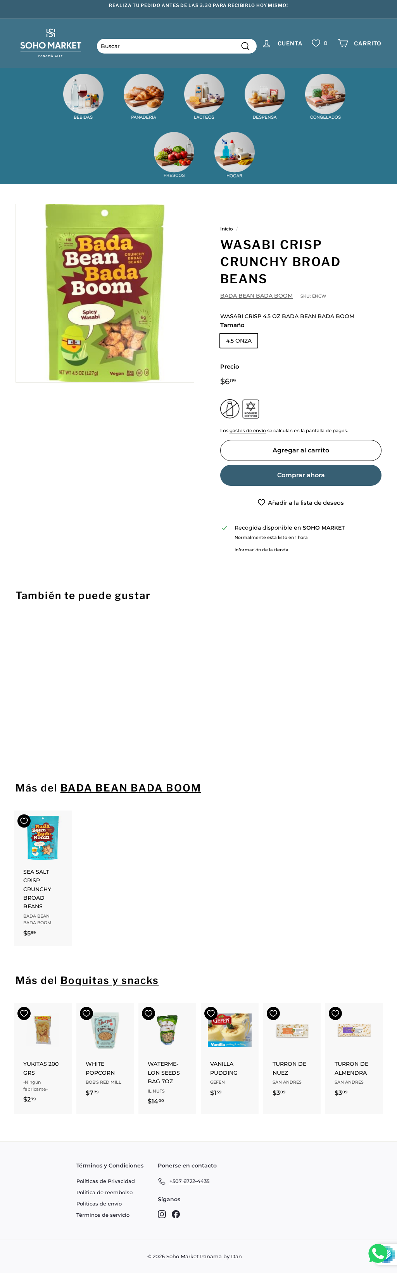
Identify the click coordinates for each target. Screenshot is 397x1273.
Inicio (226, 229)
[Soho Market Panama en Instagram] (162, 1214)
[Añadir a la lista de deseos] (24, 629)
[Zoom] (105, 293)
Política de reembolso (104, 1192)
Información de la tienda (261, 549)
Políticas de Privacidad (105, 1181)
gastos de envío (248, 430)
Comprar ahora (301, 475)
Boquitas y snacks (109, 980)
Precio (229, 366)
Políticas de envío (99, 1203)
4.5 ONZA (239, 340)
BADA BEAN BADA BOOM (256, 295)
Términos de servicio (102, 1215)
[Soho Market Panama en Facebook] (176, 1214)
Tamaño (232, 325)
